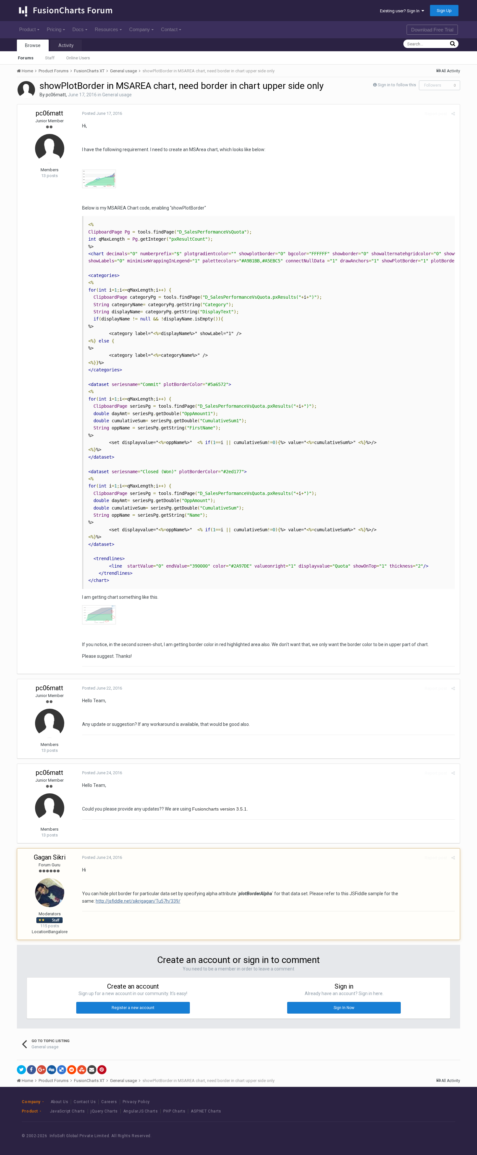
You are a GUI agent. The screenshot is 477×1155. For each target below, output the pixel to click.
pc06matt (56, 94)
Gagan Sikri (50, 857)
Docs (78, 29)
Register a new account (133, 1007)
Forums (25, 57)
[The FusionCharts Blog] (398, 1136)
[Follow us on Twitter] (427, 1136)
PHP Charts (174, 1111)
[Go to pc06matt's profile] (26, 90)
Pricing (54, 29)
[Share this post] (453, 113)
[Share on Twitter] (21, 1069)
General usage (117, 94)
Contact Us (85, 1102)
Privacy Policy (136, 1102)
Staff (50, 57)
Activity (66, 45)
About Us (59, 1102)
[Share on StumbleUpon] (81, 1069)
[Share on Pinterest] (101, 1069)
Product (27, 29)
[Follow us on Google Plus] (442, 1136)
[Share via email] (91, 1069)
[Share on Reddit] (71, 1069)
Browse (33, 45)
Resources (106, 29)
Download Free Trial (432, 29)
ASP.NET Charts (206, 1111)
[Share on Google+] (41, 1069)
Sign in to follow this (397, 84)
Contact (169, 29)
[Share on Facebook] (31, 1069)
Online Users (78, 57)
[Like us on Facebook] (413, 1136)
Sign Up (444, 10)
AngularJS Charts (140, 1111)
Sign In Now (344, 1007)
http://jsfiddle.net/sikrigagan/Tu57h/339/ (138, 901)
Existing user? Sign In (401, 10)
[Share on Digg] (51, 1069)
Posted (102, 113)
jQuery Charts (104, 1111)
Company (139, 29)
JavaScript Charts (67, 1111)
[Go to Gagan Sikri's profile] (49, 892)
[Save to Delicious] (61, 1069)
